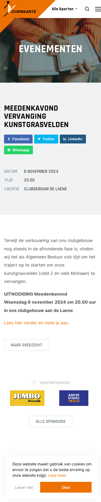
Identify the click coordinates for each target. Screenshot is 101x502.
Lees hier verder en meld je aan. (36, 322)
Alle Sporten (63, 9)
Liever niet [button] (24, 487)
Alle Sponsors (50, 421)
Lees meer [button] (57, 475)
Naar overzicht (26, 345)
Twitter (49, 139)
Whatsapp (20, 150)
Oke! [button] (66, 487)
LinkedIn (75, 139)
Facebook (20, 139)
